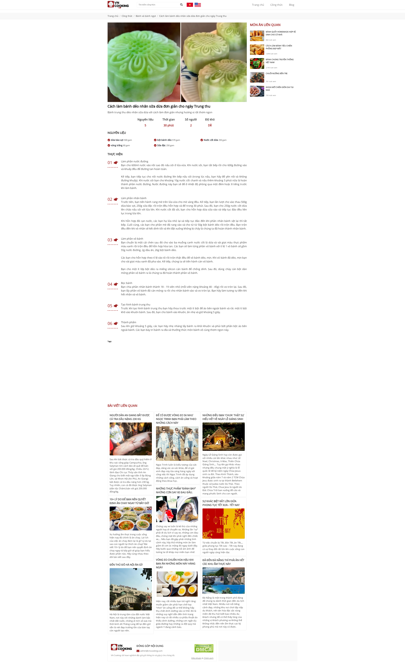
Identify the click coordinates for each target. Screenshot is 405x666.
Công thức (276, 4)
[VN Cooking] (121, 5)
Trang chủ (258, 4)
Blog (291, 4)
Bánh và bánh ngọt (146, 15)
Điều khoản (196, 658)
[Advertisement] (177, 375)
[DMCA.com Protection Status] (203, 651)
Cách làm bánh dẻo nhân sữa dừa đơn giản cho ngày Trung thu (193, 15)
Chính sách (208, 658)
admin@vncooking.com (151, 650)
